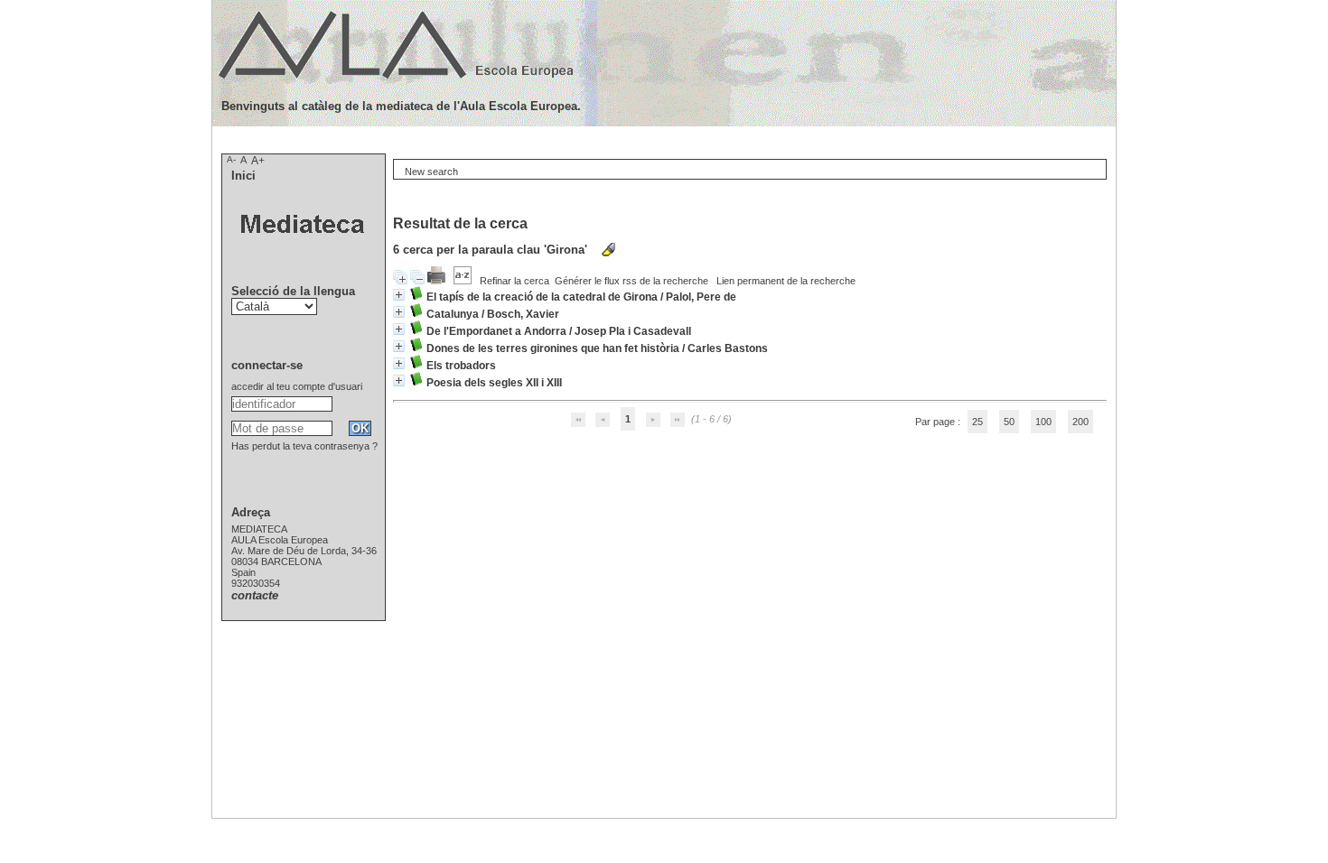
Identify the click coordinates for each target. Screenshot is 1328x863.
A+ (258, 160)
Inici (243, 175)
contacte (254, 595)
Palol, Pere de (701, 297)
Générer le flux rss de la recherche (631, 280)
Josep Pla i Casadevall (633, 331)
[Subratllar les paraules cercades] (608, 249)
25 (977, 421)
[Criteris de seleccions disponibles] (464, 280)
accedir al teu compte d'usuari (296, 386)
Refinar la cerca (514, 280)
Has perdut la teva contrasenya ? (304, 446)
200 (1080, 421)
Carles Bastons (727, 348)
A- (231, 159)
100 (1043, 421)
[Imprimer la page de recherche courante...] (437, 280)
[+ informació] (399, 295)
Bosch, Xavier (523, 314)
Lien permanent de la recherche (786, 280)
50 (1009, 421)
